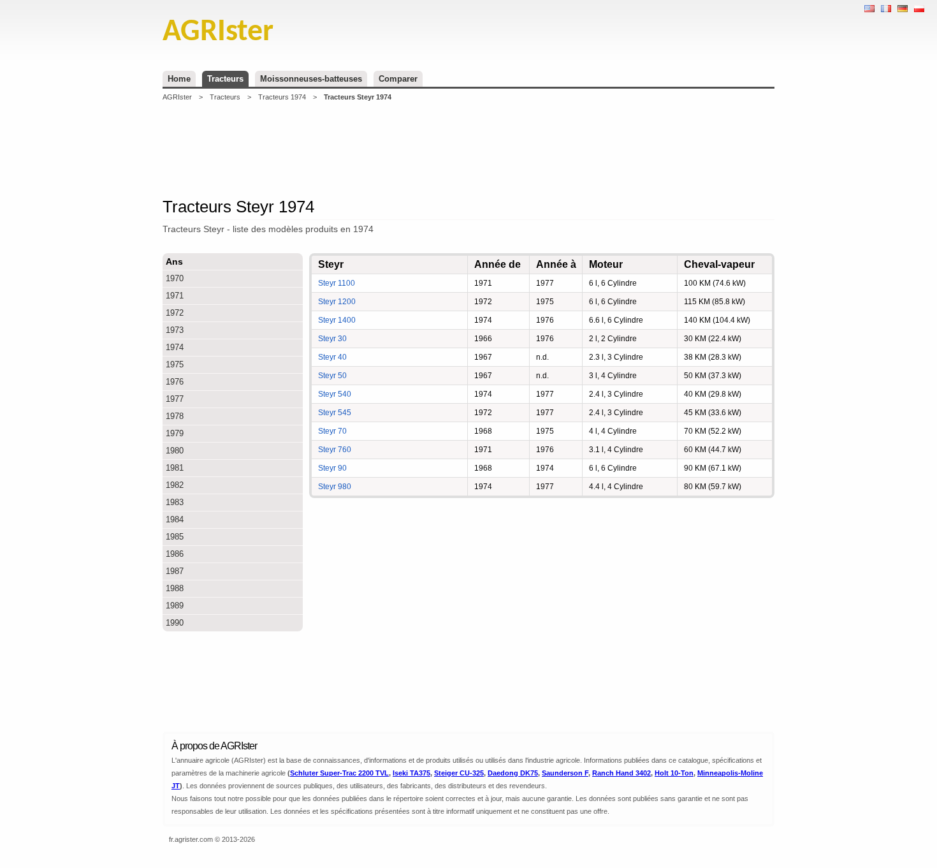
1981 (175, 468)
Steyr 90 (332, 468)
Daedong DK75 (513, 773)
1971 (175, 295)
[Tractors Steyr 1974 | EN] (869, 8)
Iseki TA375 (411, 773)
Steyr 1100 (336, 283)
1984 (175, 519)
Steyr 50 (332, 375)
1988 (175, 588)
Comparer (398, 79)
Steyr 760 (334, 449)
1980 (175, 450)
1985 (175, 536)
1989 (175, 605)
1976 (175, 381)
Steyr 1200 (337, 301)
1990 (175, 623)
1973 (175, 330)
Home (179, 79)
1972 (175, 313)
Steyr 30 (332, 338)
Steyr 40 (332, 357)
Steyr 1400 (337, 320)
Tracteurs (225, 79)
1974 (175, 347)
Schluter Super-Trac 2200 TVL (339, 773)
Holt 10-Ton (674, 773)
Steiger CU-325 (459, 773)
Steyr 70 (332, 431)
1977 (175, 399)
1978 (175, 416)
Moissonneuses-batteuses (311, 79)
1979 (175, 433)
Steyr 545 (334, 412)
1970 (175, 278)
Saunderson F (565, 773)
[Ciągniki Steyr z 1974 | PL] (919, 8)
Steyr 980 (334, 486)
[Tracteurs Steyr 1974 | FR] (886, 8)
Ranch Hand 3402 (621, 773)
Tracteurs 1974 (282, 97)
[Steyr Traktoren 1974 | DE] (902, 8)
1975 (175, 364)
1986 (175, 554)
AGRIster (177, 97)
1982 (175, 485)
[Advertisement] (468, 149)
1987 (175, 571)
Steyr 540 (334, 394)
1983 (175, 502)
